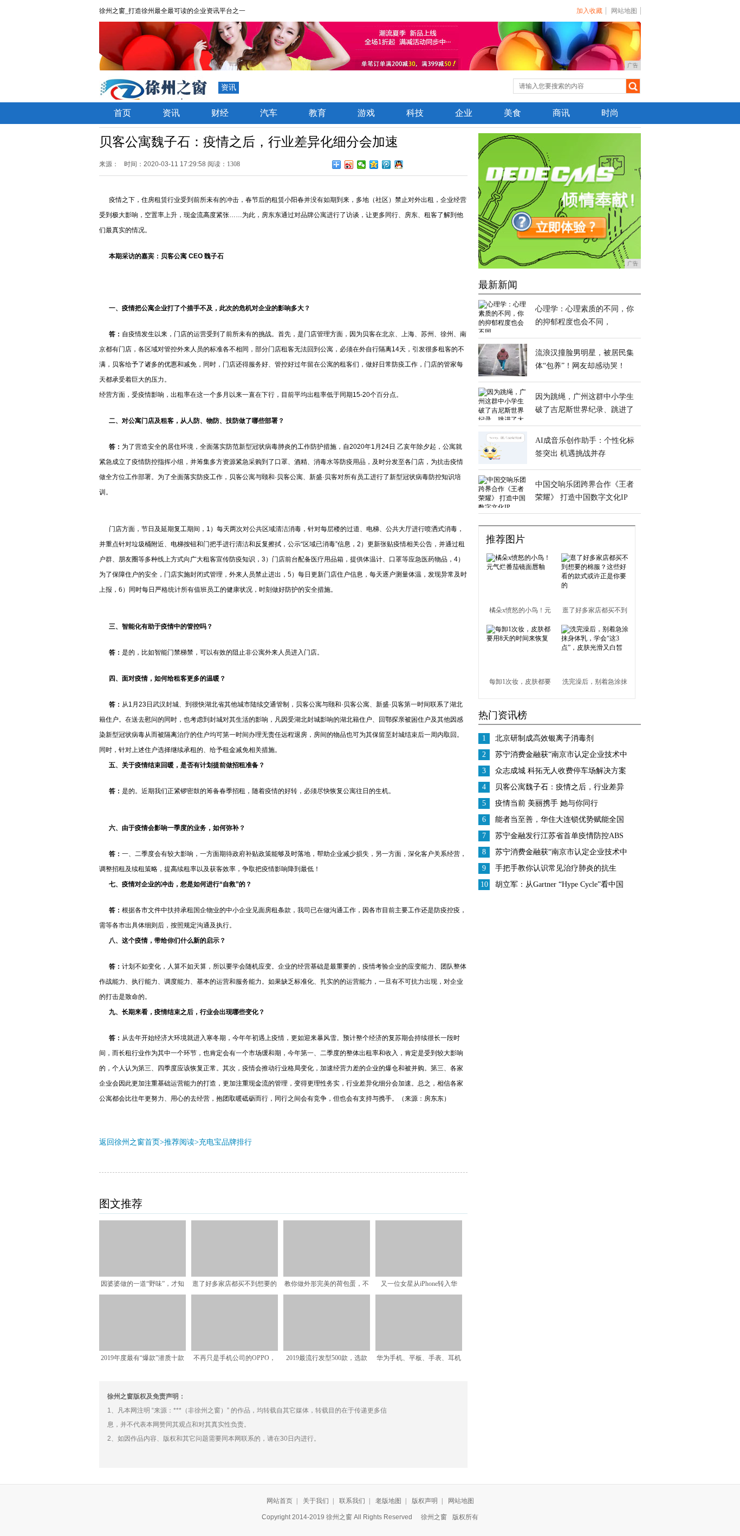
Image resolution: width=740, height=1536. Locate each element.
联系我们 (352, 1501)
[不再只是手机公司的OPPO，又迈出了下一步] (234, 1348)
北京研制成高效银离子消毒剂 (544, 738)
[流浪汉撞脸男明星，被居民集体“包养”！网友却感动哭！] (502, 374)
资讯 (228, 87)
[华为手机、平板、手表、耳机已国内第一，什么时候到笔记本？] (418, 1348)
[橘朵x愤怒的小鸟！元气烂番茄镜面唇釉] (520, 567)
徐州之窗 (434, 1517)
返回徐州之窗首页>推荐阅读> (149, 1142)
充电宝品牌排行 (225, 1142)
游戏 (366, 112)
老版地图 (388, 1501)
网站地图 (624, 11)
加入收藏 (589, 11)
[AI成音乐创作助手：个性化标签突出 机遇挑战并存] (502, 462)
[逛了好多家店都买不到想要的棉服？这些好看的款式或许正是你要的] (234, 1274)
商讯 (561, 112)
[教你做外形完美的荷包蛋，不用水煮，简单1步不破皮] (326, 1274)
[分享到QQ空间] (374, 164)
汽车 (268, 112)
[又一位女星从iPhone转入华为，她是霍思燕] (418, 1274)
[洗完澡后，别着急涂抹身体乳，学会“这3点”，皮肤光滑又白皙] (594, 647)
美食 (512, 112)
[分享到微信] (361, 164)
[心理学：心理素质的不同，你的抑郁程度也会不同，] (502, 332)
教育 (317, 112)
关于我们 (316, 1501)
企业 (463, 112)
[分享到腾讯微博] (386, 164)
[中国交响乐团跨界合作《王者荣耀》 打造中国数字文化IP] (502, 507)
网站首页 (280, 1501)
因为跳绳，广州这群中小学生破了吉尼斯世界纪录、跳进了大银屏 (584, 410)
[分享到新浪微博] (349, 164)
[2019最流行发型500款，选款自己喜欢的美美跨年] (326, 1348)
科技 (415, 112)
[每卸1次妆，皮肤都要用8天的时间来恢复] (520, 638)
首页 (122, 112)
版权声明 (425, 1501)
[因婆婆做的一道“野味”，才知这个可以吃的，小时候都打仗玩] (142, 1274)
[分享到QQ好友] (399, 164)
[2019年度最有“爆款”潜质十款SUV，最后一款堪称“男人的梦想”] (142, 1348)
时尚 (610, 112)
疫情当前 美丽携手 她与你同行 (546, 803)
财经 (220, 112)
